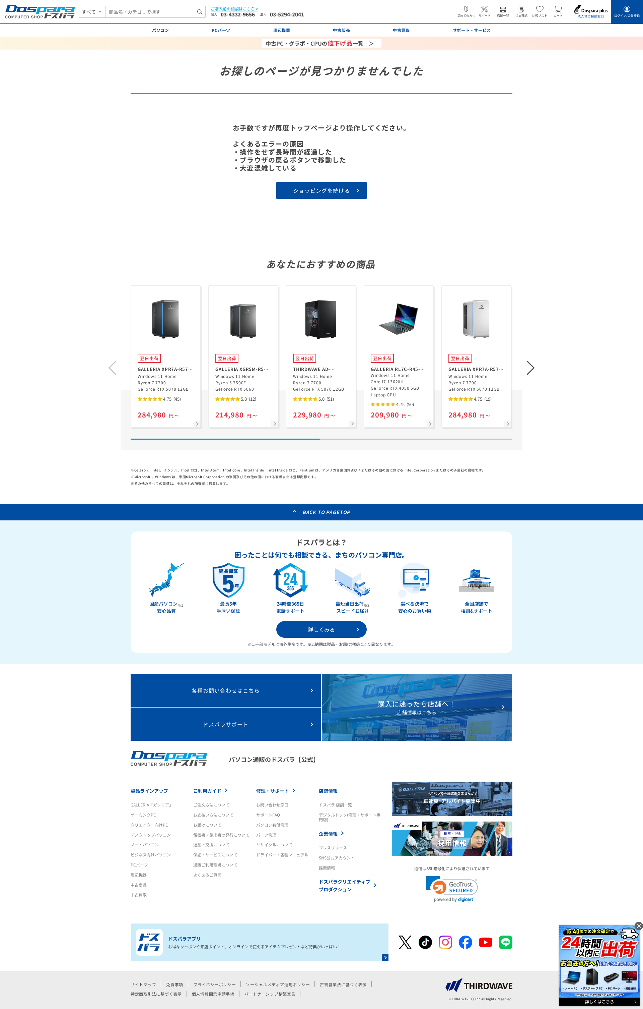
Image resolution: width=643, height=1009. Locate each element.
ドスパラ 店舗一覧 (335, 804)
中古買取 (139, 894)
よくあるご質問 (207, 875)
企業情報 (328, 833)
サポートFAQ (268, 815)
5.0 (248, 399)
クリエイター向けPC (149, 825)
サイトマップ (143, 984)
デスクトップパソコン (151, 835)
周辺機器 (139, 875)
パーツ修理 (266, 835)
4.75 (171, 399)
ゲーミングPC (143, 815)
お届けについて (207, 825)
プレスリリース (333, 847)
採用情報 (327, 868)
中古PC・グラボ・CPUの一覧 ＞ (320, 43)
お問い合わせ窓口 (272, 804)
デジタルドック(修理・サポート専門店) (349, 817)
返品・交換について (211, 844)
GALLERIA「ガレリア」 (152, 804)
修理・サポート (272, 790)
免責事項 (174, 984)
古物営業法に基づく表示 (343, 984)
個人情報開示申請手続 (213, 994)
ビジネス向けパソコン (151, 854)
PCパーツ (139, 864)
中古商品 (139, 885)
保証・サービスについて (215, 854)
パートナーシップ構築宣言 (270, 994)
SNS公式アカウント (337, 857)
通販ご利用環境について (215, 864)
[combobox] (155, 12)
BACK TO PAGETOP (326, 512)
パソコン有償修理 (272, 825)
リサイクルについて (274, 844)
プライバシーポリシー (214, 984)
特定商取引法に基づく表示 (156, 994)
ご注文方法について (211, 804)
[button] (530, 367)
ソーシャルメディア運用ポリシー (278, 984)
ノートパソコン (145, 844)
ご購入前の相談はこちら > (234, 8)
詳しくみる (321, 629)
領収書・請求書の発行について (221, 835)
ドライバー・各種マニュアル (282, 854)
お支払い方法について (213, 815)
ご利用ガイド (207, 790)
